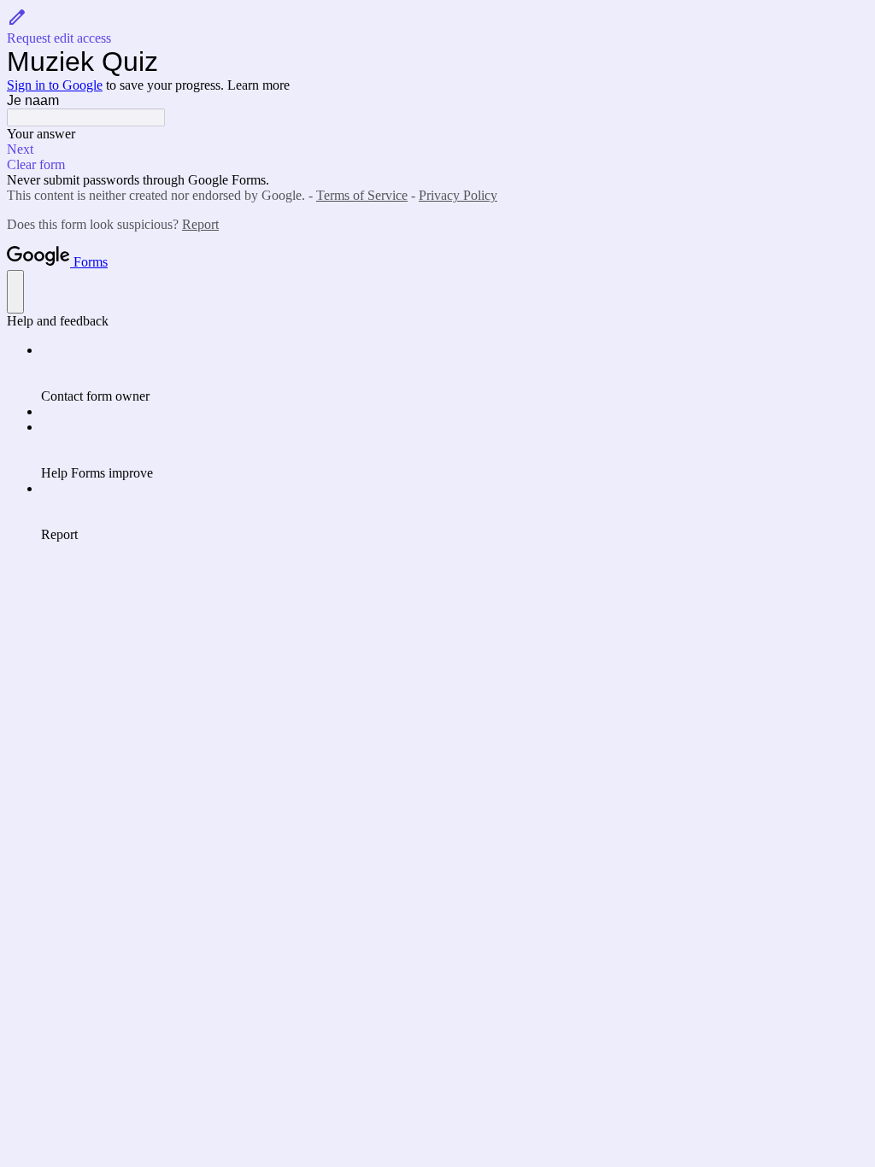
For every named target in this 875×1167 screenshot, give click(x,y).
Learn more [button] (258, 85)
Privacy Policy (458, 195)
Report (200, 224)
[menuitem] (454, 373)
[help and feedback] (15, 292)
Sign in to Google (55, 85)
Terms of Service (362, 195)
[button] (437, 26)
